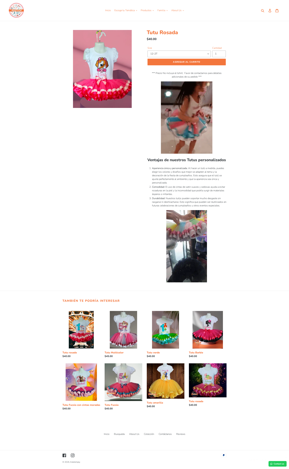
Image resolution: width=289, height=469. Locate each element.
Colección (149, 434)
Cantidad (217, 48)
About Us (134, 434)
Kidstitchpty (75, 462)
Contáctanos (165, 434)
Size (150, 48)
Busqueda (119, 434)
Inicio (106, 434)
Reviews (180, 434)
